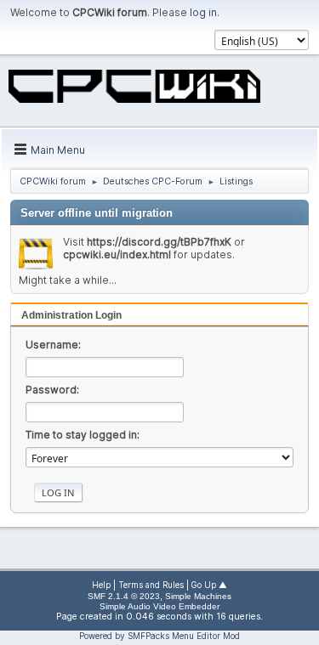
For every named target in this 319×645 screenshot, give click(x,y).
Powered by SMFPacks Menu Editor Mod (159, 636)
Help (101, 585)
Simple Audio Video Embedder (159, 606)
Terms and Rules (151, 585)
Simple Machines (198, 596)
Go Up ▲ (209, 585)
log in (203, 12)
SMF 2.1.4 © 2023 (124, 596)
